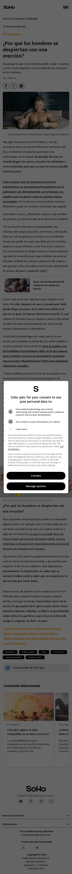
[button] (36, 429)
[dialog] (36, 437)
